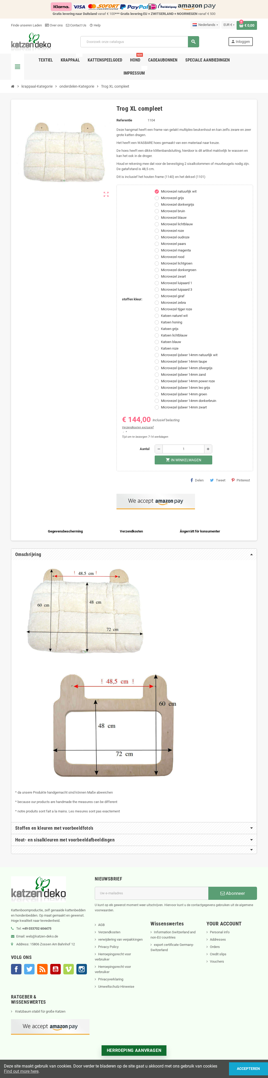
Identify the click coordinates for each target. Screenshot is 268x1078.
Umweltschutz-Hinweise (116, 987)
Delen (199, 480)
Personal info (220, 932)
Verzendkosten (109, 932)
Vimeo (68, 969)
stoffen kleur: (132, 299)
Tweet (220, 480)
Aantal (144, 449)
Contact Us (77, 25)
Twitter (29, 969)
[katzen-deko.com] (31, 41)
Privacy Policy (108, 947)
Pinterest (243, 480)
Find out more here (21, 1071)
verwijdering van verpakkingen (120, 939)
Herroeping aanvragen (134, 1050)
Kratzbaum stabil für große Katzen (39, 1011)
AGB (101, 925)
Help (95, 25)
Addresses (218, 939)
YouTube (55, 969)
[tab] (134, 554)
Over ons (56, 25)
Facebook (16, 969)
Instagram (81, 969)
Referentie (124, 120)
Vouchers (217, 961)
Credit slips (218, 954)
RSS (42, 969)
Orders (215, 947)
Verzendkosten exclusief (138, 427)
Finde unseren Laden (26, 25)
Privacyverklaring (110, 979)
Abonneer (235, 893)
